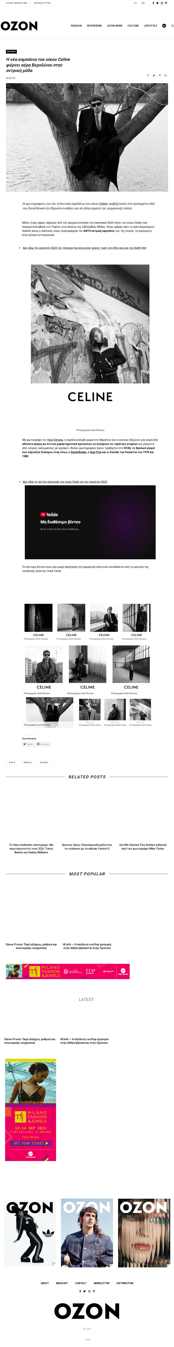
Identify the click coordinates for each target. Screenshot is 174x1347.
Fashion (76, 26)
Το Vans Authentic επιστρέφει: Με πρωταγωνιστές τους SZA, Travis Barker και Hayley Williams (31, 848)
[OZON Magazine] (19, 26)
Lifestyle (150, 26)
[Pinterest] (159, 75)
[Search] (171, 25)
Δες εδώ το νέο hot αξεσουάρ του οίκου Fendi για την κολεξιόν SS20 (65, 481)
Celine (103, 203)
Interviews (94, 26)
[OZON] (87, 1318)
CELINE (44, 762)
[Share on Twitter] (153, 75)
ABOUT (45, 1283)
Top (87, 1340)
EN (143, 3)
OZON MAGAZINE (16, 3)
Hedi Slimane (55, 439)
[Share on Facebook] (148, 75)
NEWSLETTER (42, 3)
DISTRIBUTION (125, 1283)
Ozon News (115, 26)
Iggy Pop (95, 452)
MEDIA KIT (62, 1283)
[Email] (165, 75)
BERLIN (28, 762)
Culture (133, 26)
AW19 (12, 762)
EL (135, 3)
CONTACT (81, 1283)
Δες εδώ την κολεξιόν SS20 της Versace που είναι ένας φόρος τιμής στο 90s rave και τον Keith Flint (84, 248)
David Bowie (78, 452)
